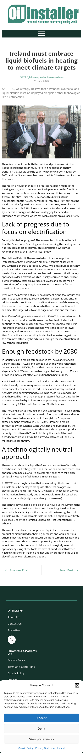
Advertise (14, 630)
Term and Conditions (21, 667)
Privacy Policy (16, 660)
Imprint (61, 748)
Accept (41, 718)
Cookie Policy (25, 748)
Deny (41, 728)
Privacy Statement (45, 748)
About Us (13, 617)
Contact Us (15, 623)
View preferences (41, 739)
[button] (77, 685)
